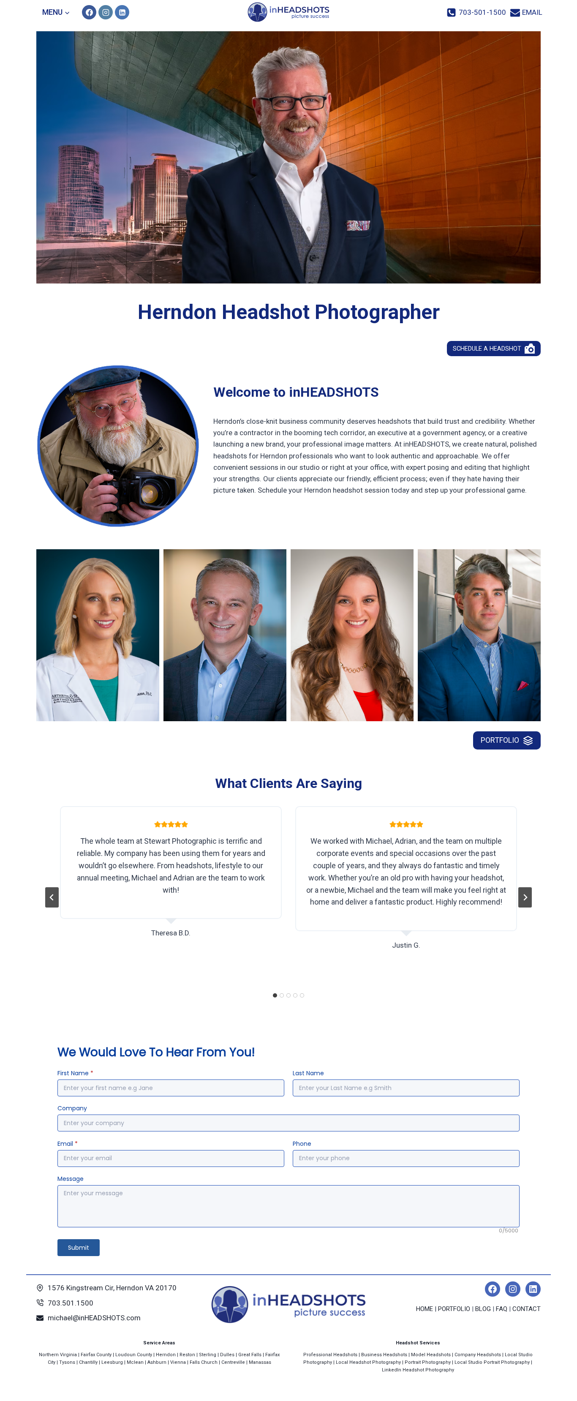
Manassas (260, 1362)
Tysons (67, 1362)
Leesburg (112, 1362)
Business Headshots (384, 1354)
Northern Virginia (58, 1354)
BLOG (483, 1309)
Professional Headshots (330, 1354)
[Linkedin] (122, 12)
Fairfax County (96, 1354)
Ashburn (156, 1362)
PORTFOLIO (454, 1309)
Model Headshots (431, 1354)
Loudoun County (133, 1354)
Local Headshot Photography (368, 1362)
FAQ (501, 1309)
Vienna (178, 1362)
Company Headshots (478, 1354)
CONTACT (526, 1309)
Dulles (227, 1354)
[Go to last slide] (52, 897)
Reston (187, 1354)
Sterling (207, 1354)
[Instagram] (105, 12)
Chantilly (88, 1362)
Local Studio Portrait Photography (492, 1362)
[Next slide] (525, 897)
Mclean (135, 1362)
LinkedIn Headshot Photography (418, 1370)
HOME (424, 1309)
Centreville (233, 1362)
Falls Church (204, 1362)
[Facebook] (89, 12)
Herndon (166, 1354)
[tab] (275, 995)
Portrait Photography (428, 1362)
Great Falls (249, 1354)
